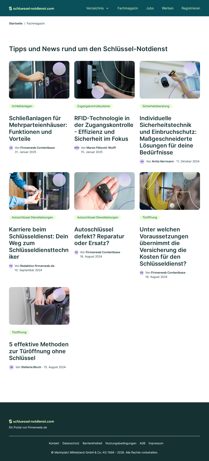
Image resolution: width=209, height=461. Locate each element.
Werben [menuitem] (167, 8)
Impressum (156, 443)
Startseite (15, 23)
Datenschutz (70, 443)
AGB (142, 443)
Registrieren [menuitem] (191, 8)
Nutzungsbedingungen (121, 443)
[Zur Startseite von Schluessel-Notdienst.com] (31, 8)
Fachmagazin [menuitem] (128, 8)
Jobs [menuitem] (150, 8)
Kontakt (54, 443)
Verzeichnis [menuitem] (95, 8)
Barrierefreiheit (92, 443)
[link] (39, 107)
